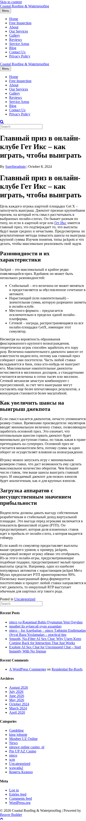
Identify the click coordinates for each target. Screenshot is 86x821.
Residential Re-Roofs (67, 669)
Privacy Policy (19, 56)
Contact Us (17, 52)
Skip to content (11, 2)
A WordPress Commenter (27, 669)
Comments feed (20, 798)
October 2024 (19, 704)
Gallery (14, 35)
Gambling (16, 730)
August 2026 (18, 687)
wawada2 (16, 768)
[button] (1, 819)
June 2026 (16, 696)
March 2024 (18, 708)
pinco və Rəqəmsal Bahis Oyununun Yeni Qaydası (46, 622)
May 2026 (16, 700)
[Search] (2, 122)
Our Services (18, 31)
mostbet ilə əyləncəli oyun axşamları (35, 626)
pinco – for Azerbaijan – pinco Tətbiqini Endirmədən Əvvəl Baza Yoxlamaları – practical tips (47, 633)
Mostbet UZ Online (23, 739)
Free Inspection (20, 23)
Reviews (15, 40)
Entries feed (17, 794)
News (13, 743)
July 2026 (16, 692)
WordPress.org (20, 803)
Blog (12, 48)
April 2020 (17, 712)
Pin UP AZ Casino (22, 751)
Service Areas (19, 44)
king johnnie (18, 735)
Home (13, 19)
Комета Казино (21, 772)
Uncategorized (24, 599)
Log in (14, 790)
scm (12, 759)
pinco (13, 755)
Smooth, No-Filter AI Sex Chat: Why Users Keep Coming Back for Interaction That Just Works (45, 641)
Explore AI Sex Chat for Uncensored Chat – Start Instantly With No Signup (45, 649)
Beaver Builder (11, 815)
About (13, 27)
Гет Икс (60, 223)
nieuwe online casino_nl (26, 747)
